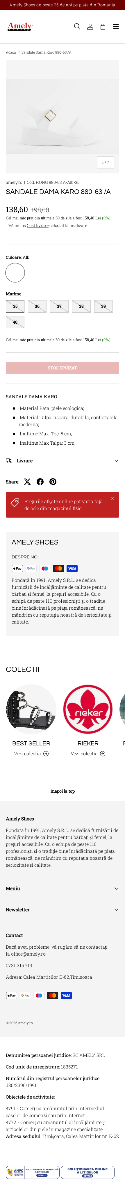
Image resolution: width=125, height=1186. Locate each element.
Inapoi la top (63, 791)
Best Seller (31, 743)
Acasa (11, 52)
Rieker (88, 743)
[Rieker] (88, 709)
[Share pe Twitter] (27, 481)
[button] (103, 26)
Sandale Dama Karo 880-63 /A (47, 52)
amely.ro (14, 182)
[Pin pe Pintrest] (53, 481)
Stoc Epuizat (62, 368)
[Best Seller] (31, 709)
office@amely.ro (28, 954)
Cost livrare (38, 225)
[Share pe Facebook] (40, 481)
